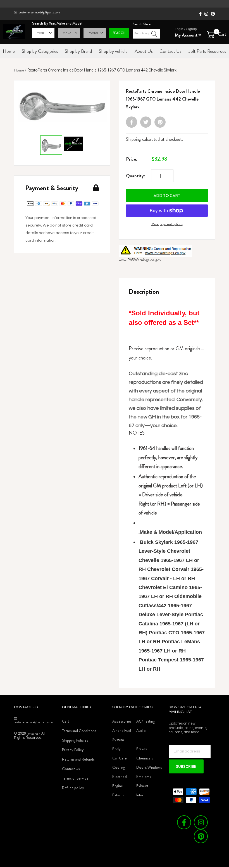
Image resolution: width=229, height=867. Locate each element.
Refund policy (73, 787)
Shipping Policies (75, 740)
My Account (187, 35)
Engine (117, 786)
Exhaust (142, 786)
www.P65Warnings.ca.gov (140, 260)
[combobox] (146, 34)
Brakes (141, 749)
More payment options (167, 224)
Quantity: (135, 175)
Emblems (143, 776)
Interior (142, 795)
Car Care (119, 758)
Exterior (118, 795)
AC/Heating (145, 721)
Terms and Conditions (79, 730)
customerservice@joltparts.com (39, 12)
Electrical (119, 776)
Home (19, 70)
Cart (65, 721)
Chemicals (144, 758)
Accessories (121, 721)
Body (116, 749)
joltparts (32, 733)
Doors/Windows (149, 767)
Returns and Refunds (78, 759)
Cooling (118, 767)
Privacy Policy (73, 749)
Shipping (133, 139)
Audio (141, 730)
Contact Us (71, 768)
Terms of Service (75, 778)
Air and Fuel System (121, 735)
